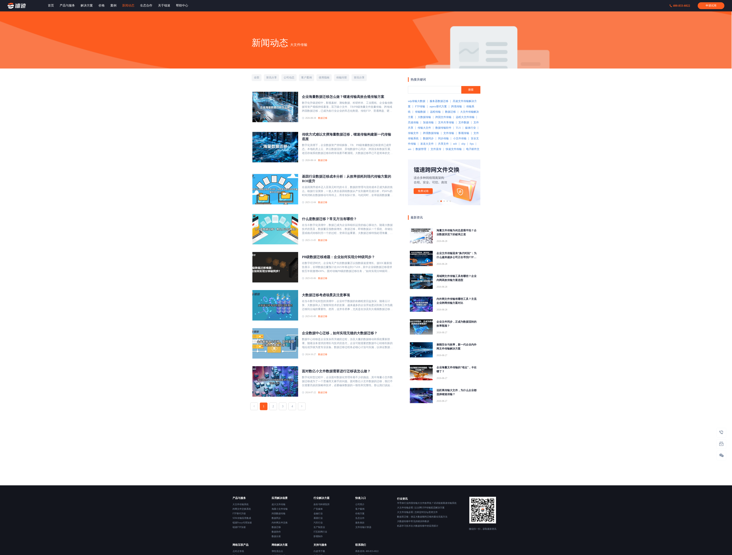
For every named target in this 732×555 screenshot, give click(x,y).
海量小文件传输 (280, 509)
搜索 (471, 89)
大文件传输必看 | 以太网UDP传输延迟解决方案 (421, 507)
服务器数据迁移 (439, 101)
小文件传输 (459, 138)
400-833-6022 (681, 5)
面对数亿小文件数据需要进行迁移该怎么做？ (336, 371)
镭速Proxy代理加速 (242, 522)
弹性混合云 (277, 551)
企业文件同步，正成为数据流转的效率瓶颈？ (457, 323)
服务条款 (359, 522)
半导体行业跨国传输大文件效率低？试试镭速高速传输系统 (427, 503)
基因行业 (318, 518)
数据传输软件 (443, 127)
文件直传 (436, 149)
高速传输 (413, 122)
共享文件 (443, 143)
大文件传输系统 (241, 504)
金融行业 (318, 513)
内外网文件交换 (280, 522)
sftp (463, 143)
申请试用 (711, 5)
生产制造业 (319, 527)
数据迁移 (322, 118)
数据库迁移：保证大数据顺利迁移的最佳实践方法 (422, 516)
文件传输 (448, 133)
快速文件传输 (454, 149)
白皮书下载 (319, 551)
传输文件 (413, 133)
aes (409, 149)
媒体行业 (470, 127)
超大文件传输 (278, 504)
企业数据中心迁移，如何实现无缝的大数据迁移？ (339, 333)
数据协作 (276, 531)
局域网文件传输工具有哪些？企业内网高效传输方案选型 (457, 278)
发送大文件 (427, 143)
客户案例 (359, 509)
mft (455, 143)
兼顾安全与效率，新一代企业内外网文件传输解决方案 (457, 346)
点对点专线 (238, 551)
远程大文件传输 (465, 117)
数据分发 (276, 536)
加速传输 (428, 122)
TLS (458, 127)
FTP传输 (420, 106)
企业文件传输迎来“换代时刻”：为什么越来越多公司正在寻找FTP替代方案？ (457, 255)
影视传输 (463, 133)
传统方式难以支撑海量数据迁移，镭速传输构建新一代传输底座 (346, 136)
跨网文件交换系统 (242, 509)
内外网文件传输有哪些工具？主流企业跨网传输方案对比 (457, 300)
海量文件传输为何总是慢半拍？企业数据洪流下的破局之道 (457, 232)
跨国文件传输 (443, 117)
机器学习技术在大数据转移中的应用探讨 (417, 526)
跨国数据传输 (278, 513)
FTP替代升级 (239, 513)
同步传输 (443, 138)
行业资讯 (402, 498)
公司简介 (359, 504)
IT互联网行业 (320, 531)
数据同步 (428, 138)
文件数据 (463, 122)
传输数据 (420, 111)
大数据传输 (424, 117)
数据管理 (421, 149)
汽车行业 (318, 522)
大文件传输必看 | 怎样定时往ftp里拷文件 (417, 512)
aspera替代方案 (438, 106)
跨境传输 (456, 106)
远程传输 (435, 111)
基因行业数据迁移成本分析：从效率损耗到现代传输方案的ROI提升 (346, 179)
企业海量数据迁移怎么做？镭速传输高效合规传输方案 (343, 97)
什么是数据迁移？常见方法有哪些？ (329, 219)
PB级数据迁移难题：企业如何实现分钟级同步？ (338, 257)
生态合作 (359, 518)
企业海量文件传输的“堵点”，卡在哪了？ (457, 369)
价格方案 (359, 513)
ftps (472, 143)
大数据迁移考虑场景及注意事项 (326, 295)
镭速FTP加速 (239, 527)
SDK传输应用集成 (242, 518)
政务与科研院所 (322, 504)
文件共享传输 (446, 122)
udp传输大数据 (416, 101)
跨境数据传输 (431, 133)
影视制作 (318, 536)
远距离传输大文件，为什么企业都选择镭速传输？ (457, 392)
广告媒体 (318, 509)
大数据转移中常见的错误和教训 (413, 521)
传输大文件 (424, 127)
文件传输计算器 (363, 527)
